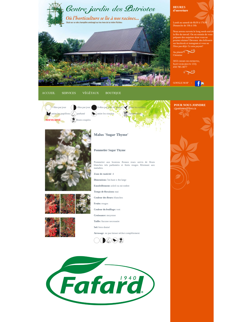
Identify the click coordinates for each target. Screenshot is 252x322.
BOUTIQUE (113, 93)
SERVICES (69, 93)
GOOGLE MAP (180, 82)
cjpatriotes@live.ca (185, 108)
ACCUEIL (48, 93)
